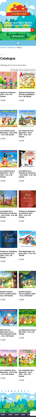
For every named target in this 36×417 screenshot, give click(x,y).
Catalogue (11, 47)
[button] (18, 43)
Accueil (3, 47)
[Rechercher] (32, 30)
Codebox (19, 409)
